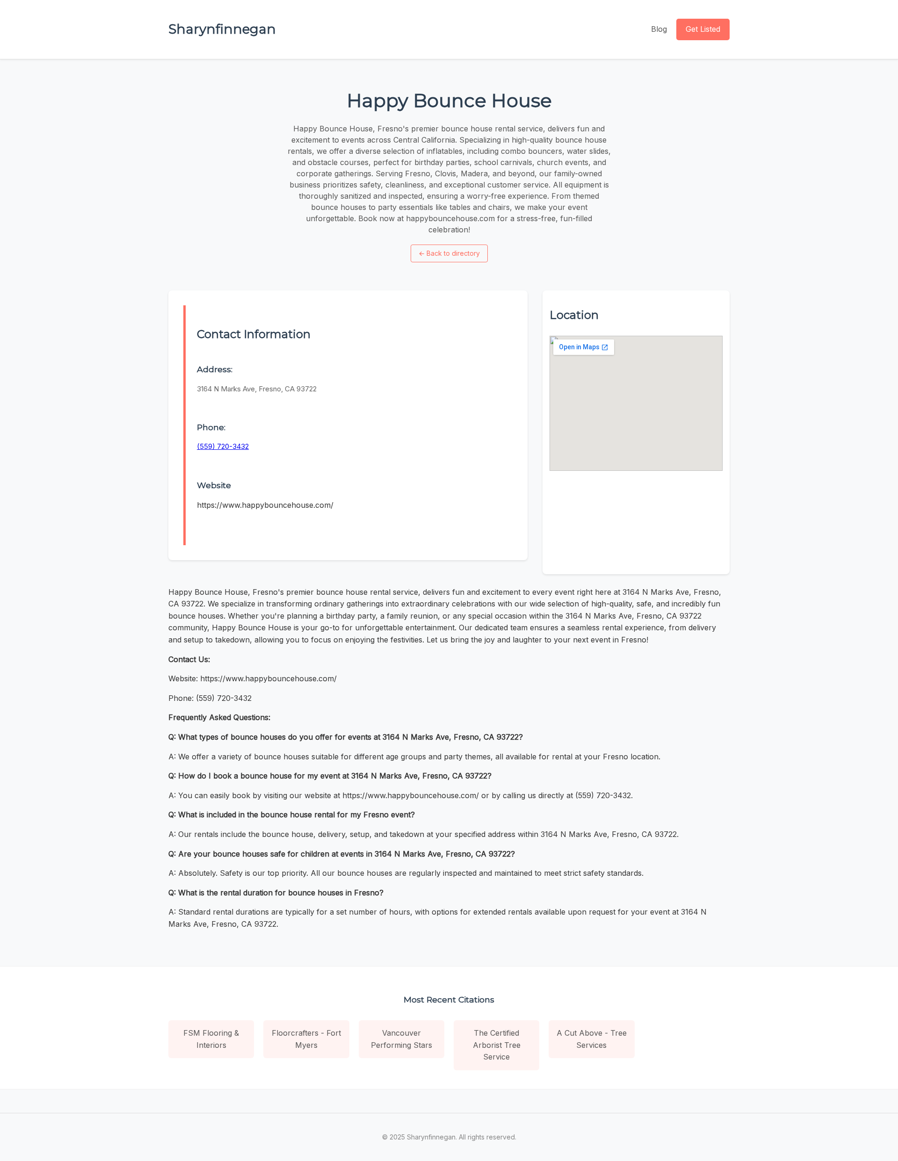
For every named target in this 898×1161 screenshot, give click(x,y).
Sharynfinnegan (222, 29)
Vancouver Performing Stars (401, 1039)
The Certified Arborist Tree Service (497, 1044)
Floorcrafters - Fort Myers (306, 1039)
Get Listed (703, 29)
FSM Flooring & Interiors (211, 1039)
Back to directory (449, 253)
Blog (659, 29)
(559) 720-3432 (223, 446)
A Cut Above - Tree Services (592, 1039)
